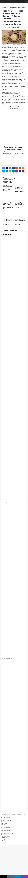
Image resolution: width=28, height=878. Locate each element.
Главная (4, 6)
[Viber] (16, 171)
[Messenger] (7, 171)
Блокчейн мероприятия (6, 820)
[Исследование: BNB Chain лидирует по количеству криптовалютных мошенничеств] (8, 217)
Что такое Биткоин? (7, 643)
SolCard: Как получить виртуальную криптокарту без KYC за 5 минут (8, 670)
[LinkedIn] (10, 168)
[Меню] (26, 2)
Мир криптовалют (5, 823)
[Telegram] (13, 171)
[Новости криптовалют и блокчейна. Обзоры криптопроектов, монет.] (6, 1)
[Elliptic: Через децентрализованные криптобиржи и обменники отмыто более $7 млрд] (20, 217)
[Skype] (3, 171)
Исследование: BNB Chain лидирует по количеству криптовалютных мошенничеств (7, 222)
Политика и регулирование (7, 833)
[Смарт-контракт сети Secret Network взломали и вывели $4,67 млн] (20, 200)
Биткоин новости (5, 818)
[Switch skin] (21, 2)
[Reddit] (16, 168)
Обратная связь (4, 837)
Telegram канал (4, 816)
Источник (4, 105)
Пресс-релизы (4, 834)
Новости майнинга (5, 831)
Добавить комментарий (10, 230)
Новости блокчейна (5, 830)
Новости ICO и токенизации (7, 826)
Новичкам (3, 824)
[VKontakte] (20, 168)
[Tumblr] (13, 168)
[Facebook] (3, 168)
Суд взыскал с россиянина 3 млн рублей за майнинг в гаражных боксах (8, 292)
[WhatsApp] (10, 171)
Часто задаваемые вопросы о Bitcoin (8, 630)
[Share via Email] (20, 171)
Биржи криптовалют (5, 817)
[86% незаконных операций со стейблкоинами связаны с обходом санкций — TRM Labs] (20, 184)
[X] (7, 168)
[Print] (23, 171)
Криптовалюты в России (6, 821)
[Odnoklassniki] (23, 168)
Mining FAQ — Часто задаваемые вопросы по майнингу (8, 617)
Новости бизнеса (5, 829)
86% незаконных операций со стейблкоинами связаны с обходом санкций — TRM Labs (19, 188)
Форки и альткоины (5, 836)
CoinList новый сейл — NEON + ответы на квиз (6, 760)
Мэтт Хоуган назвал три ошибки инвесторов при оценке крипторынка (8, 336)
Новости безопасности (12, 6)
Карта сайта (3, 840)
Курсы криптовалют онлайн (7, 839)
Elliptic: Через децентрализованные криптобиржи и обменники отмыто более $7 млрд (20, 222)
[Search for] (24, 2)
